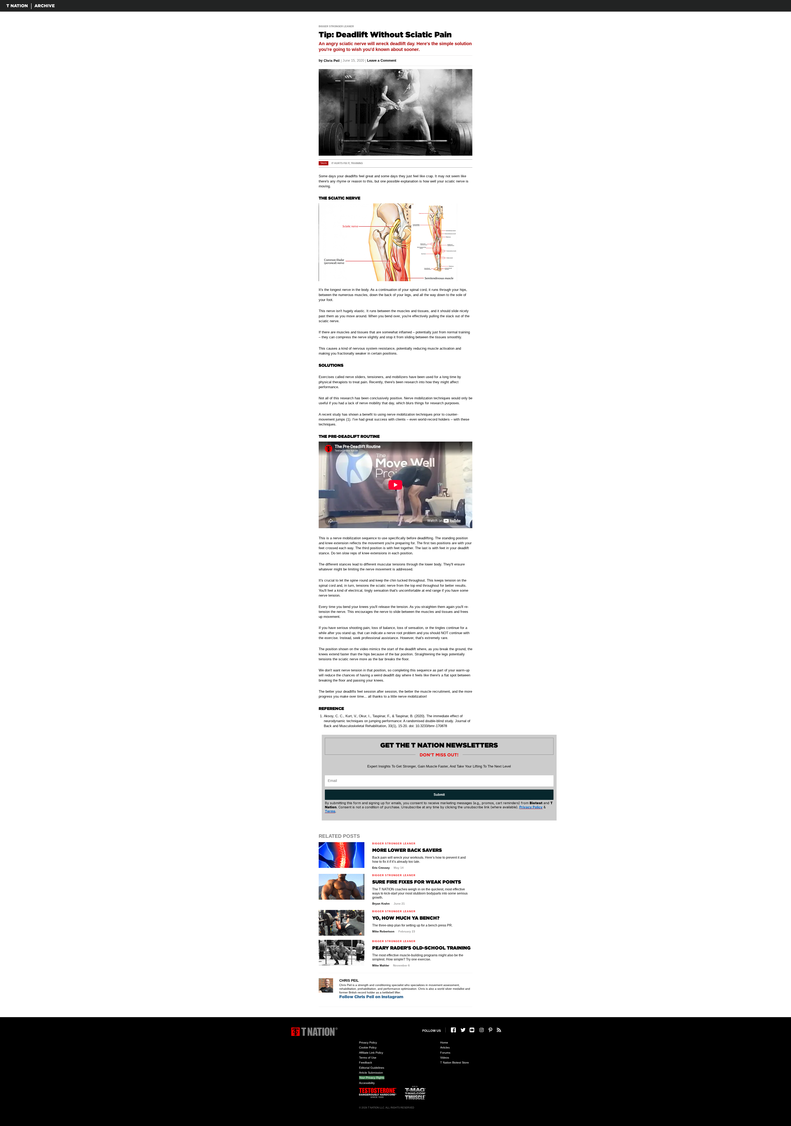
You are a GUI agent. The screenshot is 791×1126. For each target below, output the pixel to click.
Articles (445, 1047)
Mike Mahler (380, 965)
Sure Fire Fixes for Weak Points (416, 882)
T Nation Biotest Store (454, 1062)
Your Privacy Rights (371, 1077)
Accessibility (367, 1083)
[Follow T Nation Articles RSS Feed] (498, 1029)
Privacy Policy (368, 1042)
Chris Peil (332, 61)
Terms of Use (367, 1057)
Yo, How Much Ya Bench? (405, 918)
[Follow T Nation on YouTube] (471, 1029)
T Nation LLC (376, 1107)
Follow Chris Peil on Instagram (371, 996)
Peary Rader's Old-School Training (421, 948)
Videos (444, 1057)
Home (444, 1042)
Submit (439, 794)
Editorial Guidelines (371, 1067)
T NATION (17, 5)
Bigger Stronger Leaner (336, 26)
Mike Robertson (383, 931)
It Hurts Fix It (340, 163)
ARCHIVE (44, 5)
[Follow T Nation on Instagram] (481, 1029)
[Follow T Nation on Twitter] (463, 1029)
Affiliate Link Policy (371, 1052)
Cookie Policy (368, 1047)
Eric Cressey (381, 867)
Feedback (365, 1062)
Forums (445, 1052)
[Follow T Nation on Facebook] (453, 1029)
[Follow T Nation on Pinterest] (490, 1029)
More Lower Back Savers (407, 850)
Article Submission (371, 1072)
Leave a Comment (381, 60)
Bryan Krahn (381, 903)
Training (357, 163)
